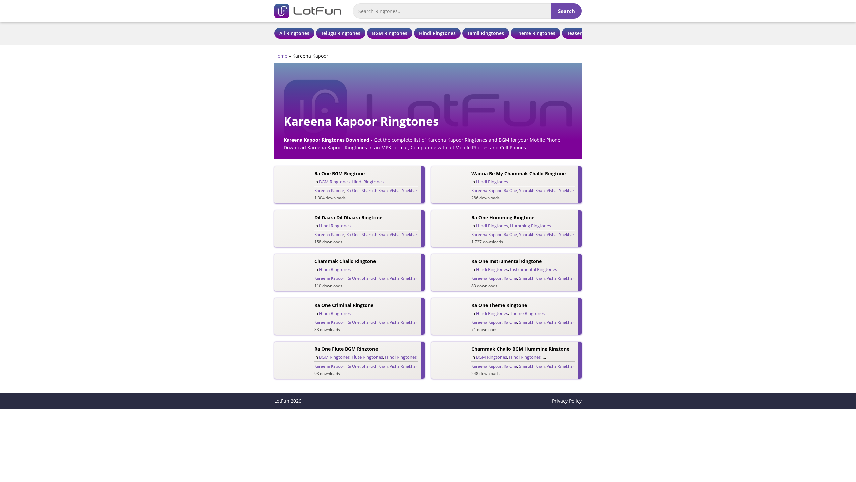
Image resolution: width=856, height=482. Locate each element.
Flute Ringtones (367, 357)
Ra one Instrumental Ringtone (506, 261)
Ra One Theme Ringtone (499, 305)
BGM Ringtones (389, 33)
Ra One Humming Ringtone (502, 217)
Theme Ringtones (535, 33)
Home (280, 56)
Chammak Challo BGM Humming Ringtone (520, 349)
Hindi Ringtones (437, 33)
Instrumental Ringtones (533, 269)
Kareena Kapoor (329, 190)
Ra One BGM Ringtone (339, 173)
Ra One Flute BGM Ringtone (346, 349)
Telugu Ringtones (340, 33)
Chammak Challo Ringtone (345, 261)
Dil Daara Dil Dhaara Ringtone (348, 217)
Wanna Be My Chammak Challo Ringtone (518, 173)
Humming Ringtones (530, 226)
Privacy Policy (567, 401)
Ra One (353, 190)
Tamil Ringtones (485, 33)
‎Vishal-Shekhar (403, 190)
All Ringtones (294, 33)
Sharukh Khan (375, 190)
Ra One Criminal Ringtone (343, 305)
